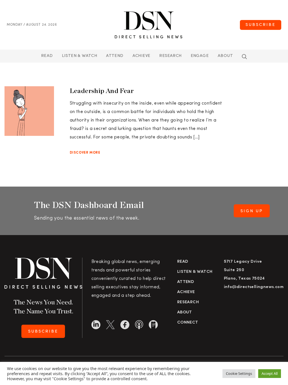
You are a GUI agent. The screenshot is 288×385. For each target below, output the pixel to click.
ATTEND (114, 56)
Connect (187, 322)
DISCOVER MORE (85, 152)
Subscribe (261, 25)
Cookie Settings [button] (239, 373)
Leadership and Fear (102, 91)
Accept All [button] (270, 373)
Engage (200, 56)
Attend (185, 282)
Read (47, 56)
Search (244, 56)
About (225, 56)
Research (170, 56)
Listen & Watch (79, 56)
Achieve (141, 56)
